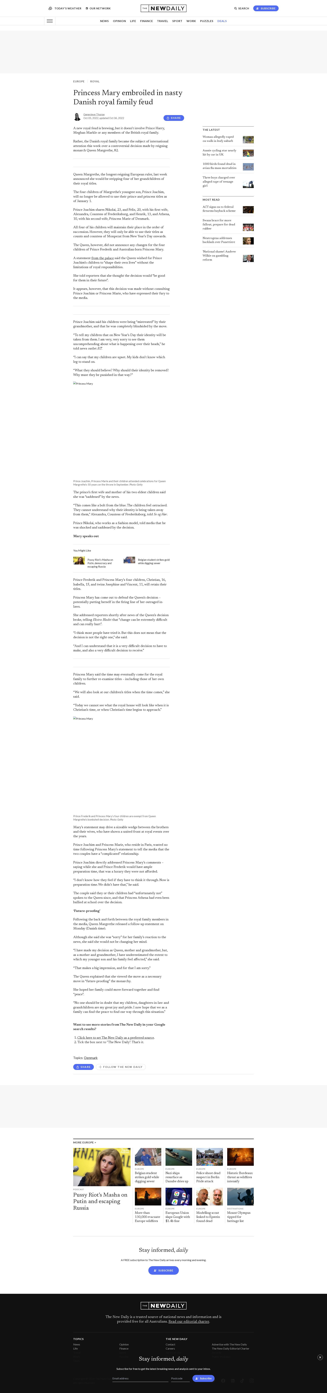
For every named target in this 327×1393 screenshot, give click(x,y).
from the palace (102, 258)
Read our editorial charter (188, 1322)
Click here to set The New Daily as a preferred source (115, 1038)
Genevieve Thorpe (94, 114)
